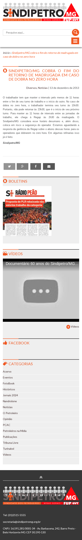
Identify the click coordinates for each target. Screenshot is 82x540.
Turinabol (8, 448)
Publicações (10, 436)
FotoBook (8, 383)
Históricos (9, 389)
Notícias (43, 87)
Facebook (19, 343)
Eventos (8, 377)
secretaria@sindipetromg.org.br (22, 521)
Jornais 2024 (10, 395)
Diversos (31, 87)
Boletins (18, 181)
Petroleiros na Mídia (15, 430)
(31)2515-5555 (17, 515)
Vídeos (16, 253)
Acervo (7, 371)
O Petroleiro (10, 413)
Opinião (7, 419)
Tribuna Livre (10, 442)
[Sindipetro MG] (41, 12)
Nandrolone (10, 401)
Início (6, 52)
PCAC (6, 424)
